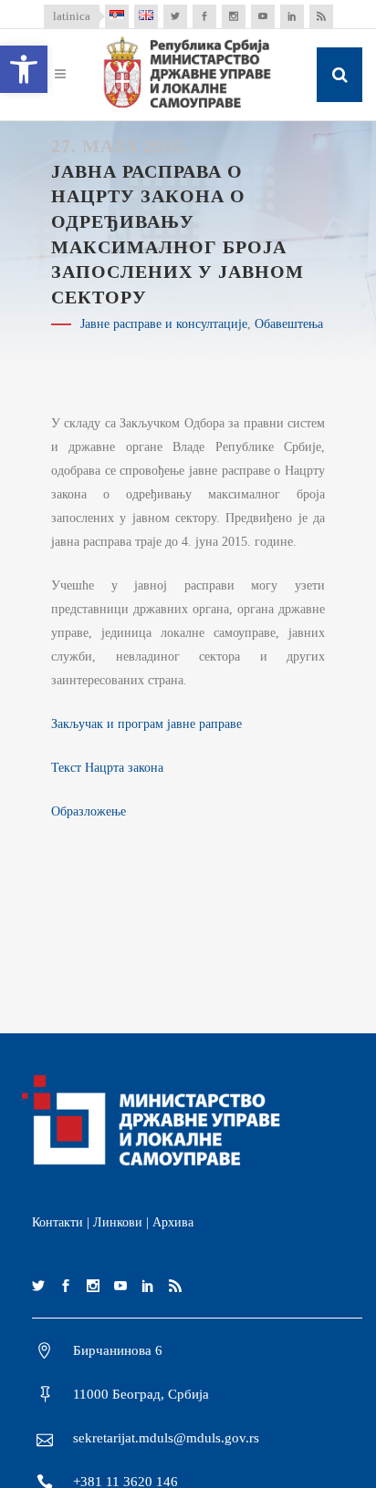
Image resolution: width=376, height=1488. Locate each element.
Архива (172, 1222)
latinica (71, 16)
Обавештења (289, 324)
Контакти (57, 1222)
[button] (23, 69)
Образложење (88, 811)
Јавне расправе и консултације (163, 324)
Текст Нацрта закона (107, 768)
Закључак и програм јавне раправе (146, 724)
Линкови (117, 1222)
